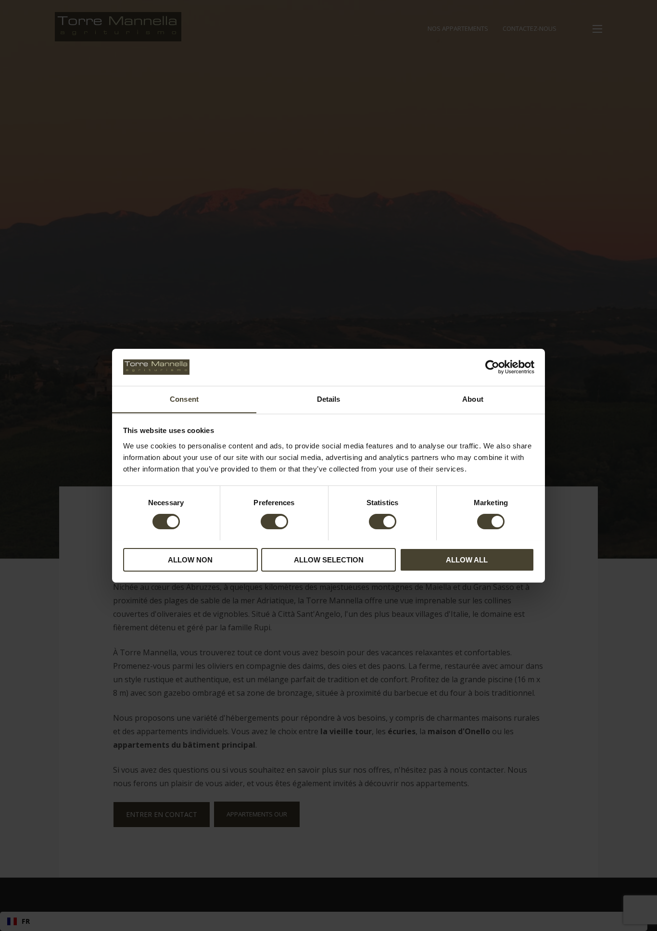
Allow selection (329, 559)
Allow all (467, 559)
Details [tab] (329, 399)
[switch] (274, 521)
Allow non (190, 559)
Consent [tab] (184, 399)
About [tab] (472, 399)
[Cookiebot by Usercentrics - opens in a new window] (492, 367)
